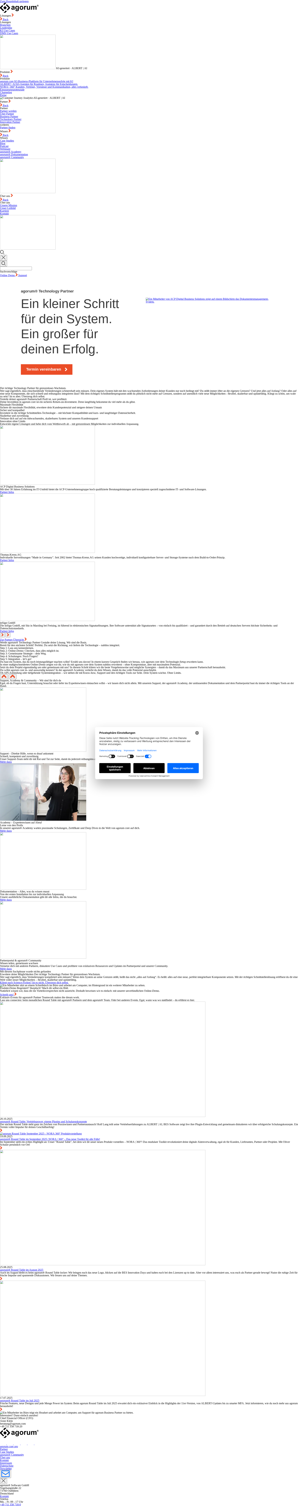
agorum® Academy (10, 151)
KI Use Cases (7, 30)
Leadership (6, 27)
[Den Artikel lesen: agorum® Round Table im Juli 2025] (102, 1395)
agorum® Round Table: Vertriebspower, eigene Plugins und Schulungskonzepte (43, 1121)
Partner (4, 1449)
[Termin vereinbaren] (206, 332)
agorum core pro (9, 1446)
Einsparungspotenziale (12, 89)
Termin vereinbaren (43, 369)
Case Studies (7, 140)
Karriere (4, 210)
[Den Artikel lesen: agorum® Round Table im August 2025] (102, 1264)
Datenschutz (6, 1465)
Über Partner (7, 113)
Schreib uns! (7, 994)
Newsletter (6, 1468)
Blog (2, 143)
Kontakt (4, 213)
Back (5, 19)
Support (22, 275)
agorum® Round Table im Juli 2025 (19, 1400)
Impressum (6, 1463)
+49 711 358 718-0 (10, 1504)
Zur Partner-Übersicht (12, 639)
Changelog (6, 92)
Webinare (5, 148)
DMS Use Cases (9, 33)
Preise (3, 95)
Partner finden (7, 127)
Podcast (4, 146)
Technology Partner (10, 119)
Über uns (5, 1457)
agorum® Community (12, 157)
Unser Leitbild (8, 208)
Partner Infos (7, 492)
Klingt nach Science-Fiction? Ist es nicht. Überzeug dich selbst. (34, 982)
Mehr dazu (6, 761)
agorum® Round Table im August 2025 (21, 1269)
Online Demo (8, 275)
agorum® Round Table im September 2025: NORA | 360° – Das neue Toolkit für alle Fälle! (50, 1139)
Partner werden (8, 111)
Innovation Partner (10, 122)
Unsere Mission (8, 205)
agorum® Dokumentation (14, 154)
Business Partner (9, 116)
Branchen (5, 24)
